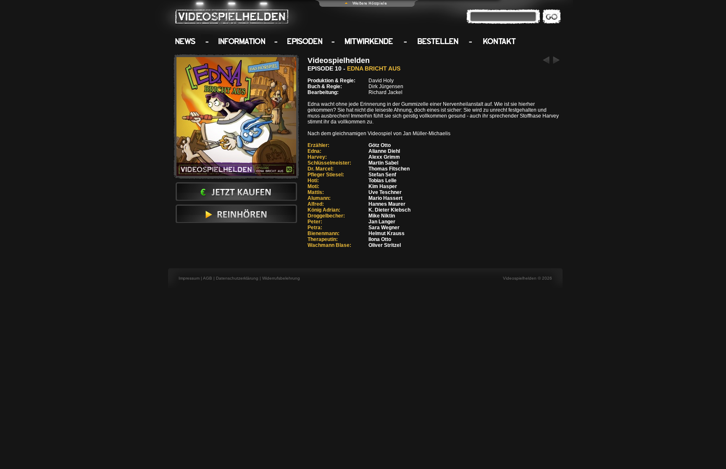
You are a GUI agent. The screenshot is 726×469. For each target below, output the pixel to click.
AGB (207, 278)
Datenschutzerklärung (237, 278)
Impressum (189, 278)
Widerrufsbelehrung (281, 278)
